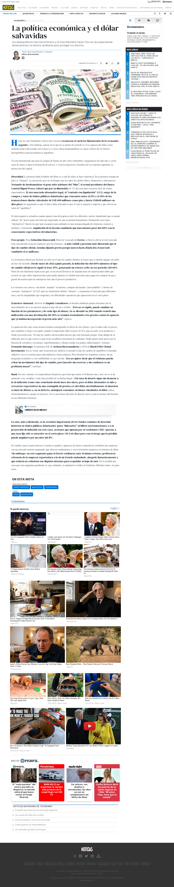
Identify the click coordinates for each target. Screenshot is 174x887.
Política (22, 7)
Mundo (54, 7)
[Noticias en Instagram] (155, 13)
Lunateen (135, 864)
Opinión (84, 7)
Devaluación (27, 494)
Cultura (65, 7)
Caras (39, 864)
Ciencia (74, 7)
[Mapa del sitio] (98, 856)
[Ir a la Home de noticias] (87, 849)
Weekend (80, 864)
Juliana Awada (118, 13)
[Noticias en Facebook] (160, 13)
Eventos (94, 7)
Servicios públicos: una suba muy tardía (32, 820)
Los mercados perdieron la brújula (30, 829)
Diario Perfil (29, 864)
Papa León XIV (77, 13)
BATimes (146, 864)
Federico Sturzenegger (52, 13)
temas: (15, 491)
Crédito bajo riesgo (36, 410)
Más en (15, 760)
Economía (44, 7)
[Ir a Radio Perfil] (154, 1)
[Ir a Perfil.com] (167, 1)
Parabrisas (91, 864)
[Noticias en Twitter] (165, 13)
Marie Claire (49, 864)
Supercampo (103, 864)
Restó (104, 7)
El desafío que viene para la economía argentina (36, 810)
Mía (127, 864)
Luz (120, 864)
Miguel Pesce (37, 487)
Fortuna (61, 864)
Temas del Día (10, 13)
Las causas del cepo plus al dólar (29, 815)
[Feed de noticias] (170, 13)
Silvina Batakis (51, 487)
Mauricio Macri (97, 13)
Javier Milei (29, 13)
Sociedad (32, 7)
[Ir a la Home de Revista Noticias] (8, 7)
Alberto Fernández (21, 487)
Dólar (16, 494)
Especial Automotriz (127, 7)
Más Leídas (132, 49)
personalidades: (19, 484)
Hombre (70, 864)
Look (114, 864)
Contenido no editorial (151, 7)
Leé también (31, 406)
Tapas (111, 7)
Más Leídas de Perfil (137, 109)
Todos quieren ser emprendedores (30, 824)
